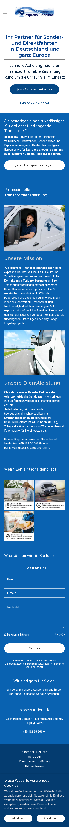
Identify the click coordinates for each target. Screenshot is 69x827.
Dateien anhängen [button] (18, 634)
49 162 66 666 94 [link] (36, 103)
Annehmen (51, 818)
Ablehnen (18, 818)
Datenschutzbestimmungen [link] (19, 664)
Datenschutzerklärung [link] (34, 761)
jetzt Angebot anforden (34, 89)
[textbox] (34, 579)
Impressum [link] (34, 756)
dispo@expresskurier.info (34, 447)
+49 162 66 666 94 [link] (34, 731)
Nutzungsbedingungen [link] (49, 664)
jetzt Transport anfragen (34, 165)
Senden (34, 648)
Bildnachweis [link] (34, 766)
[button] (6, 12)
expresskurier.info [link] (34, 752)
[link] (34, 12)
